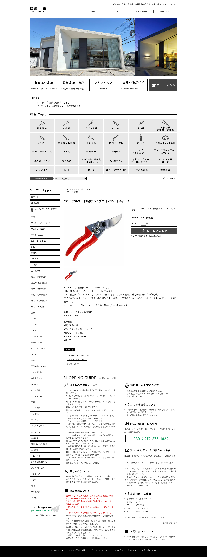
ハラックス (35, 473)
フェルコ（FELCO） (39, 229)
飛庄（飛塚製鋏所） (39, 276)
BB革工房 (35, 203)
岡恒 (33, 217)
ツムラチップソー (38, 426)
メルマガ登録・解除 (77, 550)
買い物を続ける (73, 364)
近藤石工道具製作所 (39, 462)
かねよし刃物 (36, 342)
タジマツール (36, 396)
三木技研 (34, 450)
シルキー (34, 384)
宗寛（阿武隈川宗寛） (40, 294)
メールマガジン (56, 550)
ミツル (34, 479)
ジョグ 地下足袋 (37, 468)
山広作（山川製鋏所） (40, 282)
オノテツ (34, 324)
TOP (67, 189)
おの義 (34, 318)
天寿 (33, 402)
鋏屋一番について (149, 550)
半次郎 (34, 330)
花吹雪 (34, 265)
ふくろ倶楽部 (36, 372)
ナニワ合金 (35, 456)
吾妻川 (34, 312)
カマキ (34, 354)
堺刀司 (34, 485)
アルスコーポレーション (82, 189)
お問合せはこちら (170, 523)
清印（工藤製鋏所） (39, 288)
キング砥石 (35, 414)
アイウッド (35, 420)
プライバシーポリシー (100, 550)
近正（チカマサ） (38, 348)
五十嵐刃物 (35, 270)
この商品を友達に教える (77, 359)
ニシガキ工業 (36, 336)
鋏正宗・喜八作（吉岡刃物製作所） (44, 210)
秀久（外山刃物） (38, 306)
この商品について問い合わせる (79, 355)
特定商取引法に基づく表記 (125, 550)
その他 (34, 497)
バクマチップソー (38, 432)
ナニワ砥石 (35, 408)
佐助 (33, 247)
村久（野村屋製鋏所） (40, 300)
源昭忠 (34, 253)
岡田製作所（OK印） (39, 366)
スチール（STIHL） (39, 241)
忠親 (33, 360)
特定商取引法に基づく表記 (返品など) (146, 235)
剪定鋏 (75, 192)
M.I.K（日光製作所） (39, 444)
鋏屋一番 (34, 197)
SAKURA (34, 259)
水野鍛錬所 (35, 491)
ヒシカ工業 (35, 390)
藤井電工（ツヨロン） (40, 378)
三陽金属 (34, 438)
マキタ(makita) (37, 235)
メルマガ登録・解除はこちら (45, 515)
